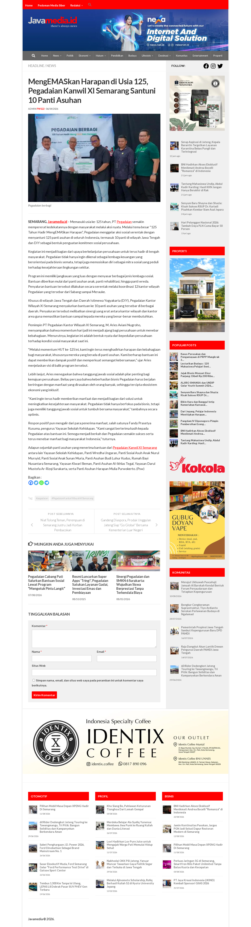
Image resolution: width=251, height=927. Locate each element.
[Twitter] (36, 482)
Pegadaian (124, 222)
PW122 (40, 108)
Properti (217, 55)
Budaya (132, 55)
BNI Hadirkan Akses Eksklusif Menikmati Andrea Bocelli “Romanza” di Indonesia (199, 167)
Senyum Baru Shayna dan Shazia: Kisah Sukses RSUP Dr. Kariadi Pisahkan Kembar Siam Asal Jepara (202, 206)
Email (101, 651)
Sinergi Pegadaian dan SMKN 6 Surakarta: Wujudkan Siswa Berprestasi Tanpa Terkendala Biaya (132, 584)
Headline (36, 66)
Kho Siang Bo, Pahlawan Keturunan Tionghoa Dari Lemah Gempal (129, 807)
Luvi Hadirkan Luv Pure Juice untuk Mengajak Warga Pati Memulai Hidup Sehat (130, 845)
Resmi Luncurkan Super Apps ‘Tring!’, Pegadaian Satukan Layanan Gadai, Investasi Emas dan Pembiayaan (90, 584)
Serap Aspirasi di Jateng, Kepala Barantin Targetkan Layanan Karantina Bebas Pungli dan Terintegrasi (200, 146)
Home (29, 5)
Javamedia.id (57, 222)
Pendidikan (117, 55)
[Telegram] (46, 482)
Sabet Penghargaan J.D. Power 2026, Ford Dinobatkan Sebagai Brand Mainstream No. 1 (62, 848)
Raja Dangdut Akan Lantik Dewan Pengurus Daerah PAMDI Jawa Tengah (202, 650)
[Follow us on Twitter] (220, 66)
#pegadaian (42, 498)
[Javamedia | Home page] (52, 22)
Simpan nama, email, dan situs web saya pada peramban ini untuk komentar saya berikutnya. (87, 682)
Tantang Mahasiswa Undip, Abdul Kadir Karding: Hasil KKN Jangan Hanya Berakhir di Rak (202, 187)
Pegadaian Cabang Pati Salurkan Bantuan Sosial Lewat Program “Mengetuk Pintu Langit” (46, 582)
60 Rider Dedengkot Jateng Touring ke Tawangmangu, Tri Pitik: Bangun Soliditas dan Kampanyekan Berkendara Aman (201, 670)
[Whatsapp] (41, 482)
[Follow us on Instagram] (213, 66)
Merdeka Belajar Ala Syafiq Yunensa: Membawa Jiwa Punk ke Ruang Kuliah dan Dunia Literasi (130, 825)
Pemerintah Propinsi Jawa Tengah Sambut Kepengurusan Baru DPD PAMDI (202, 630)
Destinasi (163, 55)
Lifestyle (146, 55)
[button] (89, 5)
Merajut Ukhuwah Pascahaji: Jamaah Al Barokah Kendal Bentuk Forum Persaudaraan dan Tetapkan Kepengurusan (202, 587)
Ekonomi (83, 55)
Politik (70, 55)
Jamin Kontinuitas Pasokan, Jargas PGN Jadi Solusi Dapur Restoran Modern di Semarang (195, 828)
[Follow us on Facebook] (206, 66)
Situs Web (39, 665)
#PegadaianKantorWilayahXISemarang (72, 498)
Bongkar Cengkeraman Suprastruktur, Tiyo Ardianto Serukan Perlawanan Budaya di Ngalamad (200, 609)
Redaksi (75, 5)
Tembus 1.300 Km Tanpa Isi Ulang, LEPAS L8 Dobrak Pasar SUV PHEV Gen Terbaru (63, 886)
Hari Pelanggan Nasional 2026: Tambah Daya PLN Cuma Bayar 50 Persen (202, 225)
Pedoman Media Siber (51, 5)
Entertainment (200, 55)
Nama (37, 651)
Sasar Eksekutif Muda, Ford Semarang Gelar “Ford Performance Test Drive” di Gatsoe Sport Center (64, 867)
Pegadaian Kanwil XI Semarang (135, 447)
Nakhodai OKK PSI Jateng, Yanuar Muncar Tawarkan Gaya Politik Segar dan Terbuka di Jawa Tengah (129, 864)
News (56, 55)
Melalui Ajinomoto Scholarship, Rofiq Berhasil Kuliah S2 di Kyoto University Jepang (130, 883)
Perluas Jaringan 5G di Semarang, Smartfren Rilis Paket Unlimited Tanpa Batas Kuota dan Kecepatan (197, 864)
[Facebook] (30, 482)
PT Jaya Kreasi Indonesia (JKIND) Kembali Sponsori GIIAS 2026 (194, 882)
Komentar (39, 626)
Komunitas (181, 55)
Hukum (99, 55)
